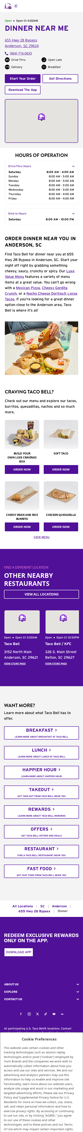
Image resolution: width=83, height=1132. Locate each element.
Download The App (22, 89)
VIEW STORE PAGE (15, 663)
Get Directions (60, 78)
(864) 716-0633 (21, 53)
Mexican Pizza (28, 288)
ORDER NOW (22, 469)
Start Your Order (23, 78)
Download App (18, 952)
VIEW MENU (42, 537)
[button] (41, 984)
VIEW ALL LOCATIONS (42, 594)
